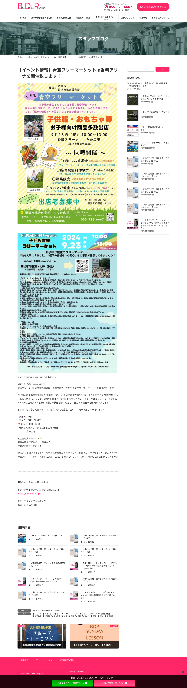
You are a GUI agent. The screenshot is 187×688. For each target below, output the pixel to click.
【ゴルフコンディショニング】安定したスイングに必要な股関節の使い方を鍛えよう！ (98, 595)
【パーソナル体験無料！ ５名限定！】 (45, 535)
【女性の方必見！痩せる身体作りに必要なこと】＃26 (155, 175)
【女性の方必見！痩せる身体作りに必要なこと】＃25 (155, 190)
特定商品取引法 (67, 660)
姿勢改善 (38, 616)
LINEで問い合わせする (155, 6)
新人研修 (57, 616)
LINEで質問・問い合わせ (113, 683)
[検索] (162, 69)
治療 (65, 616)
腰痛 (94, 616)
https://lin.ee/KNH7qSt (29, 493)
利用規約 (24, 660)
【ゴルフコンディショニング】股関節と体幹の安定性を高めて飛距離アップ (46, 580)
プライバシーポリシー (44, 660)
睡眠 (79, 616)
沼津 (72, 616)
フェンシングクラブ (89, 613)
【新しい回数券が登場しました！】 (153, 128)
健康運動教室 (47, 610)
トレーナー (61, 613)
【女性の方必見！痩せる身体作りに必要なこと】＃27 (155, 159)
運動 (101, 616)
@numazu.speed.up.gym (32, 673)
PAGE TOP (180, 664)
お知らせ (36, 610)
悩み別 (57, 610)
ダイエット (49, 613)
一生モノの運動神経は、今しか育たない (155, 113)
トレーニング (73, 613)
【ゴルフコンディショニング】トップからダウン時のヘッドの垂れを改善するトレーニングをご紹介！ (98, 565)
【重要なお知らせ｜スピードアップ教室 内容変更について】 (155, 97)
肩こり (86, 616)
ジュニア (38, 613)
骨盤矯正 (110, 616)
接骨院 (47, 616)
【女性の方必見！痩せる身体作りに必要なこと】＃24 (155, 206)
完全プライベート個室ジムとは (71, 683)
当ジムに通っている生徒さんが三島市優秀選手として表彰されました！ (148, 84)
